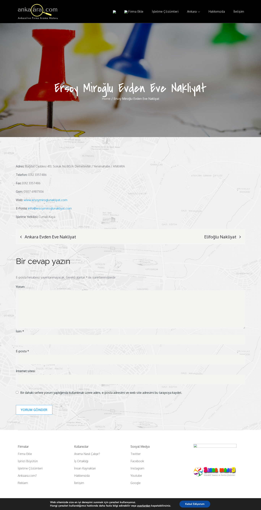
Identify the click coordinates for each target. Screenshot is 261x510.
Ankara (192, 11)
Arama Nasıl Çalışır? (87, 454)
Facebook (137, 461)
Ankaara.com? (27, 476)
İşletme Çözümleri (165, 11)
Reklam (23, 483)
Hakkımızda (216, 11)
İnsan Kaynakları (85, 468)
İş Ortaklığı (81, 461)
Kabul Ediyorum (194, 504)
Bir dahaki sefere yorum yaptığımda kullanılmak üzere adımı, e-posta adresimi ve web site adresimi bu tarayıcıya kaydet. (101, 392)
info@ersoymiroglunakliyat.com (50, 208)
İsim (20, 331)
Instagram (137, 468)
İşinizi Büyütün (28, 461)
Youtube (136, 476)
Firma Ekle (135, 11)
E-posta (22, 351)
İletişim (238, 11)
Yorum (20, 287)
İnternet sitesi (25, 371)
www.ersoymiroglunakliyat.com (45, 200)
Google (135, 483)
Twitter (135, 454)
